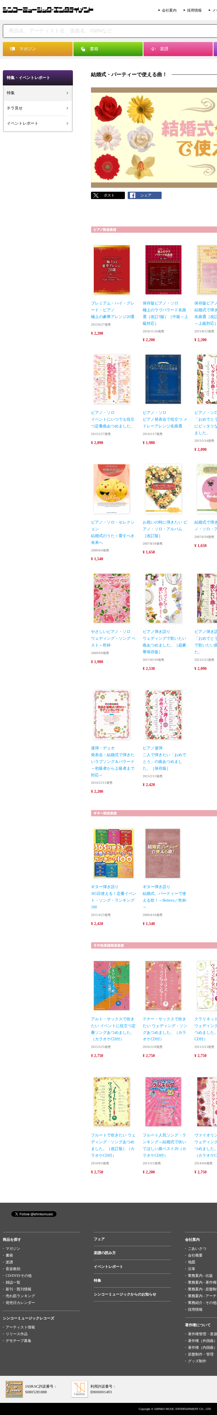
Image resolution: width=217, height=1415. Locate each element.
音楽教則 (13, 1269)
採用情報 (194, 10)
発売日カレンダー (20, 1303)
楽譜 (9, 1262)
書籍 (9, 1255)
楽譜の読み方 (105, 1253)
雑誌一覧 (13, 1282)
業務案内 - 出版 (200, 1275)
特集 (11, 93)
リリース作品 (17, 1334)
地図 (191, 1262)
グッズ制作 (197, 1361)
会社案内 (169, 10)
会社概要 (195, 1255)
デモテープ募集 (18, 1341)
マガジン (13, 1248)
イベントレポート (22, 123)
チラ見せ (15, 108)
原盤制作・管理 (201, 1354)
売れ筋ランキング (20, 1296)
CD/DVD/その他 (19, 1275)
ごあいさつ (197, 1248)
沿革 (191, 1269)
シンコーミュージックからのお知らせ (125, 1294)
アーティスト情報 (20, 1327)
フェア (99, 1239)
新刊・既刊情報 (18, 1289)
